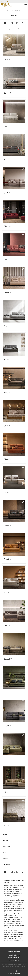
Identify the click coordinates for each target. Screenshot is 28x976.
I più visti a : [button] (6, 864)
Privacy (12, 966)
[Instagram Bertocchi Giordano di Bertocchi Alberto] (15, 970)
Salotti (17, 10)
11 (22, 23)
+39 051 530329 (15, 960)
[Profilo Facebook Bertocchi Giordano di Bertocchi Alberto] (1, 1)
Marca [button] (5, 834)
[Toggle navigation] (25, 5)
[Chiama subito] (7, 1)
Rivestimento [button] (6, 846)
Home (6, 9)
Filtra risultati (15, 28)
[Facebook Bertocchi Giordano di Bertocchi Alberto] (12, 970)
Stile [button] (4, 852)
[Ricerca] (26, 1)
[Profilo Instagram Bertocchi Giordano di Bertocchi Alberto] (4, 1)
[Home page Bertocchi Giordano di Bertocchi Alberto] (7, 5)
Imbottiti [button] (5, 840)
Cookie (17, 966)
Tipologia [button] (5, 858)
